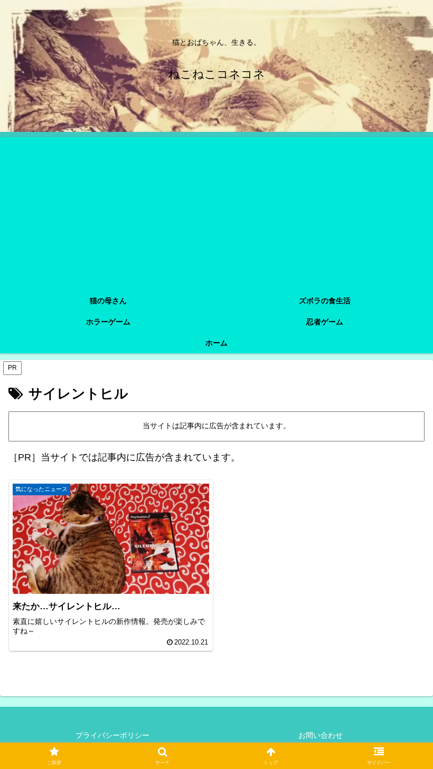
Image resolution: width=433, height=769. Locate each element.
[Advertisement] (216, 211)
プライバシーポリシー (112, 735)
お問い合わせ (320, 735)
